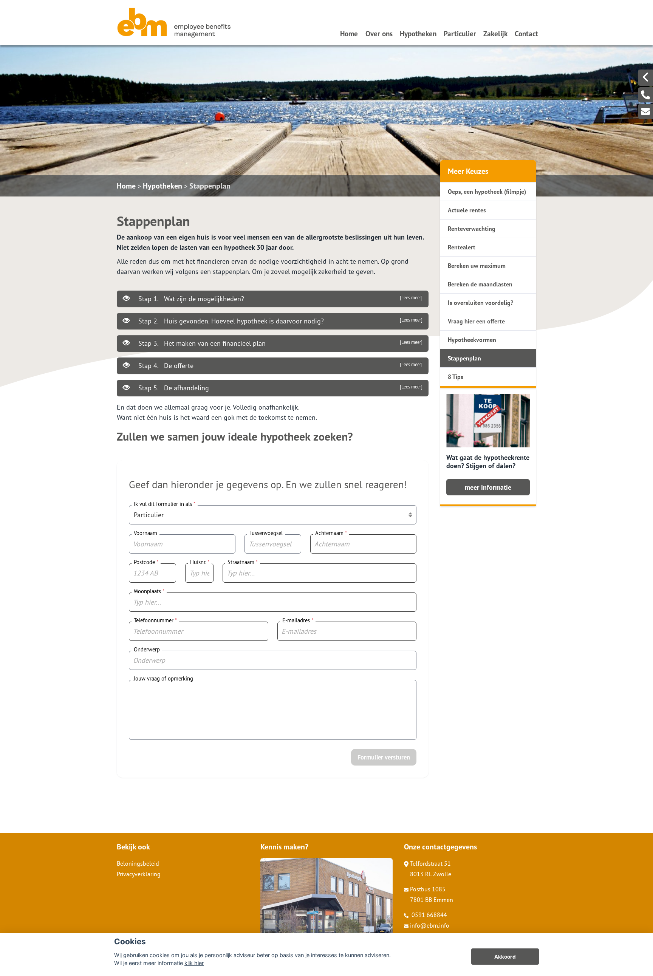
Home (349, 33)
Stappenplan (210, 186)
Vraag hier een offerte (476, 321)
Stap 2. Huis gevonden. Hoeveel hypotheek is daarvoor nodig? (279, 321)
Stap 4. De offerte (279, 365)
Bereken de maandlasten (480, 284)
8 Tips (455, 377)
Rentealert (461, 247)
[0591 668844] (645, 94)
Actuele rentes (467, 210)
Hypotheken (418, 33)
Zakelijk (495, 33)
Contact (526, 33)
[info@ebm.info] (645, 111)
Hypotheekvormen (472, 339)
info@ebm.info (429, 925)
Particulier (460, 33)
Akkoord (505, 957)
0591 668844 (428, 915)
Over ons (379, 33)
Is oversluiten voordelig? (480, 302)
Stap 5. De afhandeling (279, 388)
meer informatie (488, 487)
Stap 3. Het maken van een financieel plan (279, 343)
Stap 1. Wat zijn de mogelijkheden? (279, 298)
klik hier (194, 963)
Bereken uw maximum (477, 265)
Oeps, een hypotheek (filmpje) (487, 191)
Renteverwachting (471, 228)
